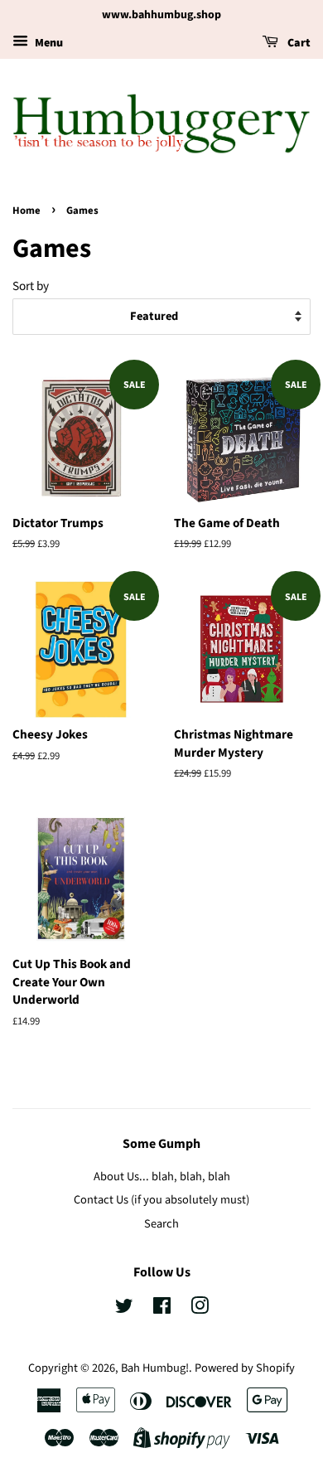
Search (161, 1223)
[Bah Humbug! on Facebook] (161, 1309)
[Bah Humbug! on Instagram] (199, 1309)
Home (26, 210)
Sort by (30, 286)
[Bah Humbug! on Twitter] (124, 1309)
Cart (298, 43)
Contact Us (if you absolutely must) (161, 1199)
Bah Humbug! (155, 1368)
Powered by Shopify (245, 1368)
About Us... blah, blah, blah (162, 1176)
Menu (47, 43)
